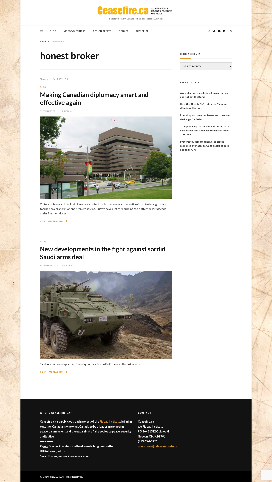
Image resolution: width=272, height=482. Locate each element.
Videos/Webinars (74, 31)
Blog (53, 31)
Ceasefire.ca (49, 111)
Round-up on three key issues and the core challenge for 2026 (205, 117)
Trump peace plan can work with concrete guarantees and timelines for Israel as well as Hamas (204, 130)
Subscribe (142, 31)
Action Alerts (102, 31)
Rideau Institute (109, 421)
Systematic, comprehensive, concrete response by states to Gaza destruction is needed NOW (204, 145)
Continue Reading (51, 221)
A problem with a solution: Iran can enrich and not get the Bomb (204, 94)
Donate (123, 31)
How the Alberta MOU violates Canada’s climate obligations (203, 106)
